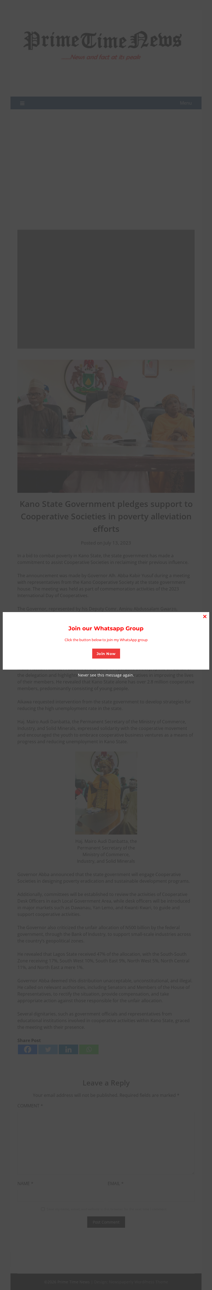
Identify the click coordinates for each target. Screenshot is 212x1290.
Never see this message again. (106, 675)
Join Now (106, 653)
